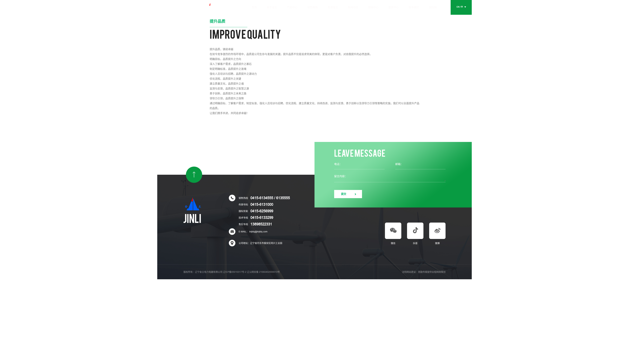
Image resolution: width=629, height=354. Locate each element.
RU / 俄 (460, 14)
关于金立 (272, 7)
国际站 (433, 7)
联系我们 (414, 7)
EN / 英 (460, 10)
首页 (254, 7)
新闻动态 (353, 7)
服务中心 (393, 7)
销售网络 (312, 7)
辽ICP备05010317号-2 (234, 272)
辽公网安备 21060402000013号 (263, 272)
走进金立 (333, 7)
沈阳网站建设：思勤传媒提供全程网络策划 (424, 272)
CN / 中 (460, 7)
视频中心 (373, 7)
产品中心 (292, 7)
